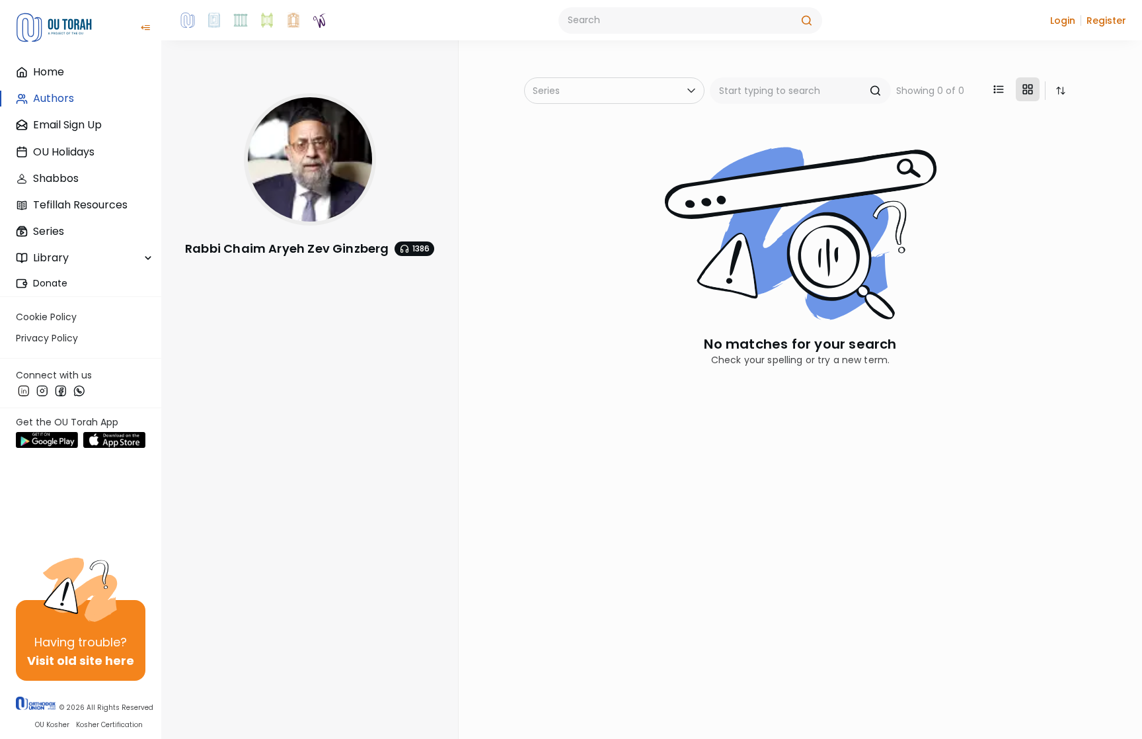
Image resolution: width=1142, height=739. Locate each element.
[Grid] (1028, 89)
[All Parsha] (267, 20)
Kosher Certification (109, 725)
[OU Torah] (187, 20)
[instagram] (42, 390)
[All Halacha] (240, 20)
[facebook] (61, 390)
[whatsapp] (79, 390)
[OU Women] (319, 20)
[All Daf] (293, 20)
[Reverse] (1061, 90)
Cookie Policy (46, 317)
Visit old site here (80, 660)
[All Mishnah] (214, 20)
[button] (1062, 20)
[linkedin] (24, 390)
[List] (998, 89)
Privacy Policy (47, 338)
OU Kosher (52, 725)
